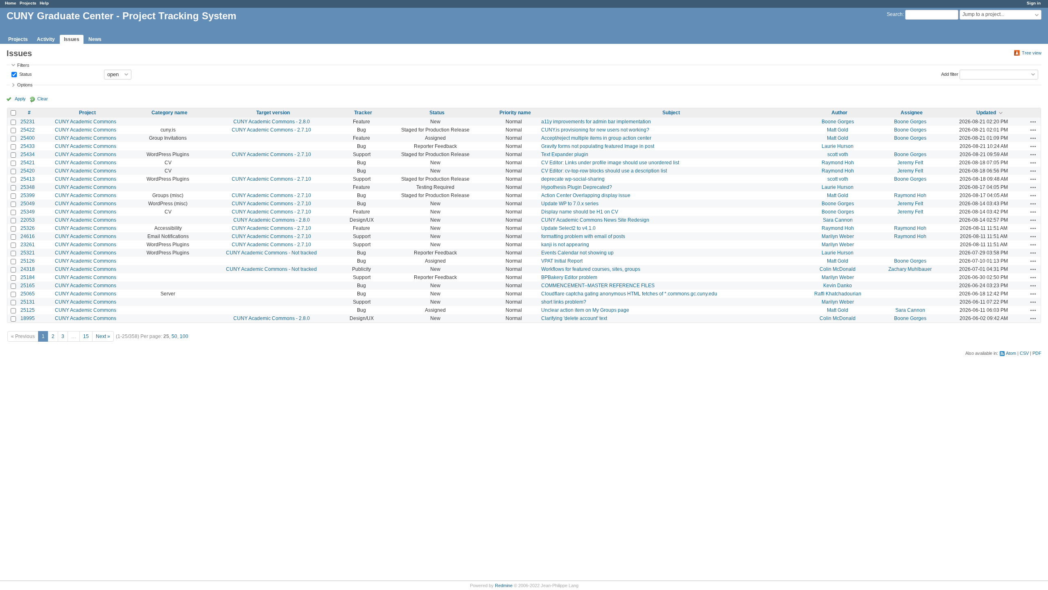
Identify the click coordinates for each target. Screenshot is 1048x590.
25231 (27, 122)
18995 (27, 318)
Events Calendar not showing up (577, 253)
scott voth (837, 154)
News (95, 39)
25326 (27, 228)
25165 (27, 285)
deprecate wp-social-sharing (573, 179)
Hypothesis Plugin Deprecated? (576, 187)
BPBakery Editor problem (569, 277)
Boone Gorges (838, 122)
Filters (23, 65)
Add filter (949, 73)
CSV (1024, 353)
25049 (27, 203)
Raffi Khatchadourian (837, 294)
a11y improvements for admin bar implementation (596, 122)
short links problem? (563, 302)
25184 (27, 277)
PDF (1036, 353)
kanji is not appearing (565, 244)
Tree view (1031, 52)
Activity (46, 39)
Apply (20, 98)
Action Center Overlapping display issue (585, 195)
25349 (27, 212)
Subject (671, 113)
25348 (27, 187)
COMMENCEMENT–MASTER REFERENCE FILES (598, 285)
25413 (27, 179)
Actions (1033, 121)
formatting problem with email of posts (583, 236)
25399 (27, 195)
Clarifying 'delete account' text (574, 318)
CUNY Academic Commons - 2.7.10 (271, 130)
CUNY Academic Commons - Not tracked (271, 253)
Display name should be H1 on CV (579, 212)
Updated (986, 113)
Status (25, 73)
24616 (27, 236)
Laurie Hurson (838, 146)
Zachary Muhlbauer (910, 269)
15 (86, 336)
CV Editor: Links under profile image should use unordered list (610, 163)
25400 (27, 138)
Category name (169, 113)
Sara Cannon (838, 220)
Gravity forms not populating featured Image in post (597, 146)
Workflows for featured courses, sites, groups (590, 269)
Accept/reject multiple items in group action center (596, 138)
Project (87, 113)
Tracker (363, 113)
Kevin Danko (837, 285)
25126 (27, 261)
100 (184, 336)
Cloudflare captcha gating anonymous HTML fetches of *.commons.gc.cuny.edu (629, 294)
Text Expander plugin (564, 154)
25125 (27, 310)
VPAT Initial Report (562, 261)
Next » (103, 336)
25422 (27, 130)
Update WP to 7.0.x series (570, 203)
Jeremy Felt (910, 163)
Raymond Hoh (838, 163)
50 (174, 336)
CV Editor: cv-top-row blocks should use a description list (604, 171)
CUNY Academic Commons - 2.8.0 (271, 122)
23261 (27, 244)
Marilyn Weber (838, 236)
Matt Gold (837, 130)
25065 (27, 294)
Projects (28, 3)
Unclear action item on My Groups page (585, 310)
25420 (27, 171)
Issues (71, 39)
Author (839, 113)
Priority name (515, 113)
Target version (273, 113)
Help (44, 3)
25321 (27, 253)
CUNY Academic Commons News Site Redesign (595, 220)
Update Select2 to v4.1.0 (568, 228)
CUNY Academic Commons (85, 122)
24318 (27, 269)
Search (895, 14)
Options (25, 84)
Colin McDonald (838, 269)
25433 (27, 146)
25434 (27, 154)
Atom (1011, 353)
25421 (27, 163)
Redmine (504, 585)
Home (10, 3)
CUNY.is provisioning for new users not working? (595, 130)
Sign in (1034, 3)
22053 (27, 220)
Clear (42, 98)
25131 (27, 302)
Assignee (912, 113)
